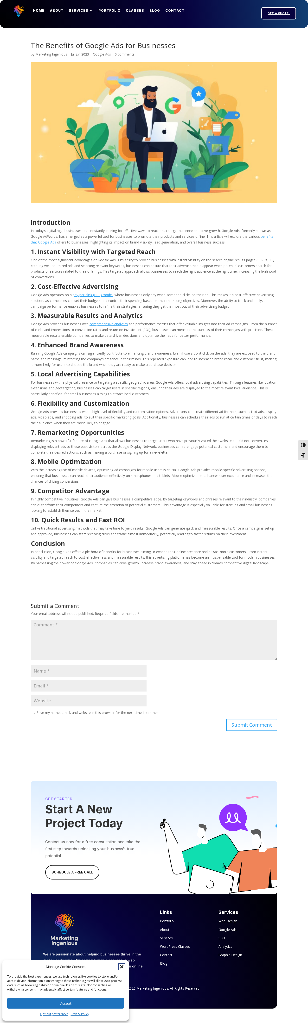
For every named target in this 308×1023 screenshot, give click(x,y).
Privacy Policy (80, 1014)
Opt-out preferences (54, 1014)
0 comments (125, 54)
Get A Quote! (279, 13)
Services (78, 10)
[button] (121, 966)
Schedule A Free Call (72, 872)
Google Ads (102, 54)
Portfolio (109, 10)
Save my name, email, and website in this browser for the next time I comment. (98, 712)
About (57, 10)
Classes (135, 10)
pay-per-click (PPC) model (93, 295)
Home (39, 10)
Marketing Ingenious (51, 54)
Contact (175, 10)
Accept (65, 1003)
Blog (154, 10)
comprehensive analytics (109, 324)
